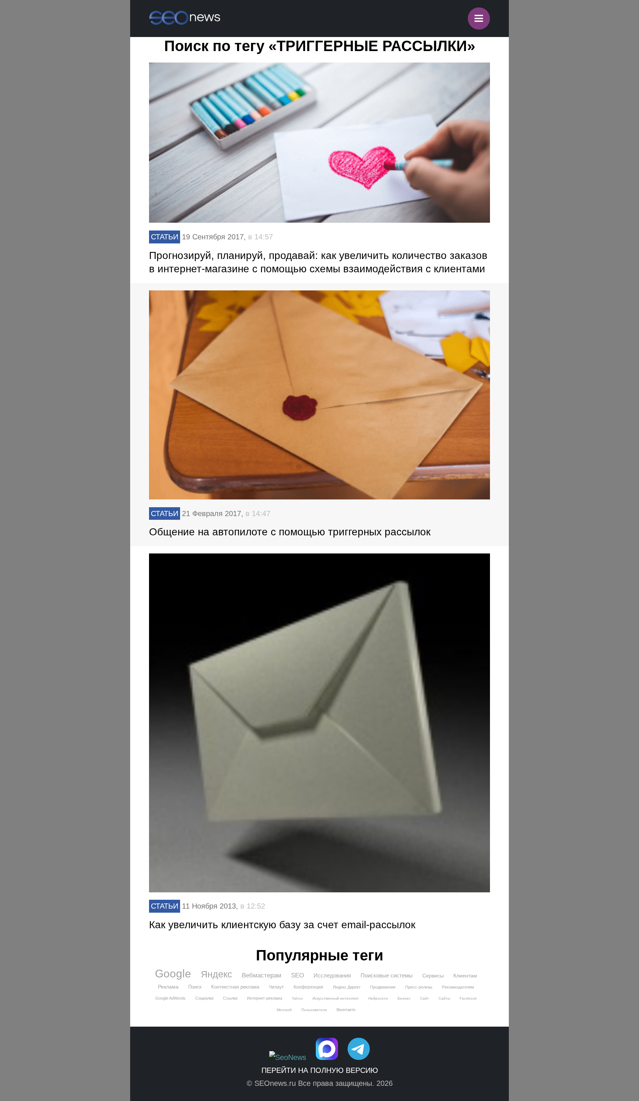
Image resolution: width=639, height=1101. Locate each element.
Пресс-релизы (418, 987)
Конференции (308, 987)
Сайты (444, 998)
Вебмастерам (261, 975)
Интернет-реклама (264, 998)
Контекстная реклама (235, 987)
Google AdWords (170, 998)
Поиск (195, 987)
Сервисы (433, 976)
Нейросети (378, 998)
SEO (297, 975)
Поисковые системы (387, 975)
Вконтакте (346, 1009)
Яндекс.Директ (347, 987)
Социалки (204, 998)
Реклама (168, 987)
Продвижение (383, 987)
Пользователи (314, 1010)
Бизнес (404, 998)
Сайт (424, 998)
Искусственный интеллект (335, 998)
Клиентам (465, 976)
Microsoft (284, 1010)
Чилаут (276, 987)
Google (173, 973)
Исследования (332, 975)
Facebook (468, 998)
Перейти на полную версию (319, 1070)
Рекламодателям (458, 987)
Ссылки (230, 998)
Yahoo (297, 998)
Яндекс (216, 974)
